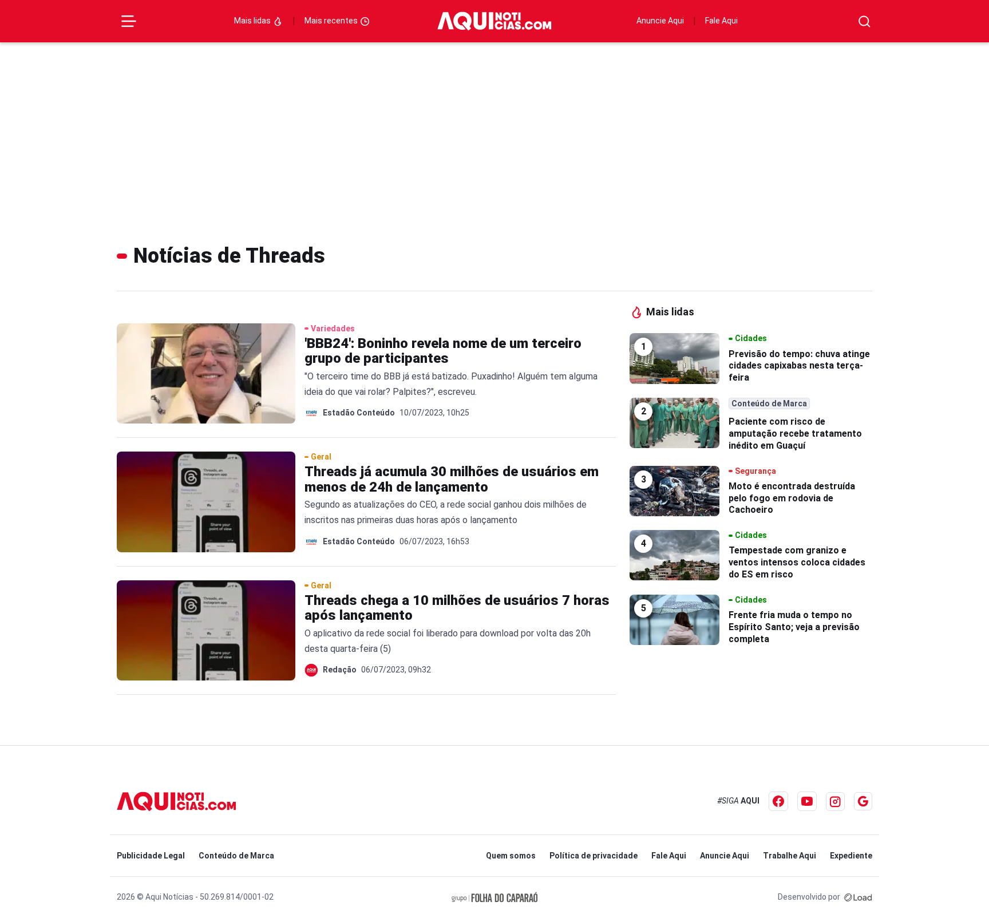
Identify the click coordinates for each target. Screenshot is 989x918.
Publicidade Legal (151, 855)
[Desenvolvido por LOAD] (858, 896)
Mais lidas (253, 20)
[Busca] (864, 21)
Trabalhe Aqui (789, 855)
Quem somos (511, 855)
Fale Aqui (721, 20)
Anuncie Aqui (660, 20)
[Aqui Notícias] (494, 21)
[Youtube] (807, 801)
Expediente (851, 855)
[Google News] (863, 801)
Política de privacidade (593, 855)
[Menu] (129, 21)
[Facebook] (778, 801)
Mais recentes (331, 20)
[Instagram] (835, 801)
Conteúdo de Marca (236, 855)
